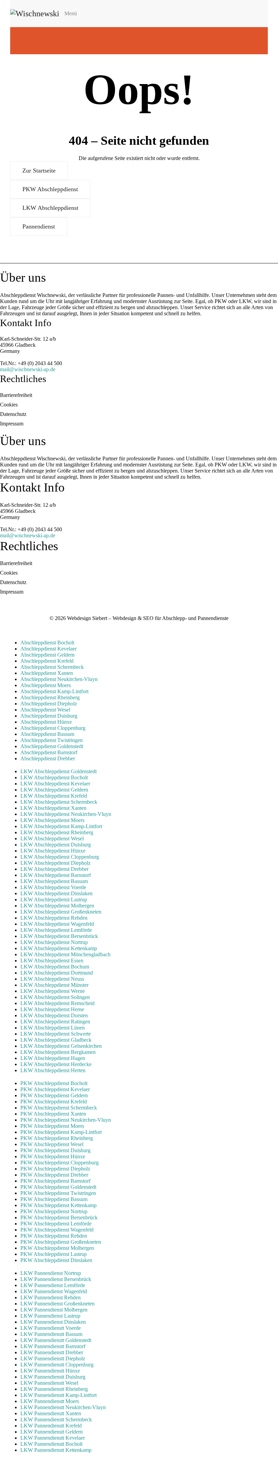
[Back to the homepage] (34, 13)
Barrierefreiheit (16, 395)
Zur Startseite (39, 170)
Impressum (11, 423)
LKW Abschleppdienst (50, 207)
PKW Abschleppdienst (50, 189)
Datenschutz (13, 414)
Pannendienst (38, 226)
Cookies (9, 404)
